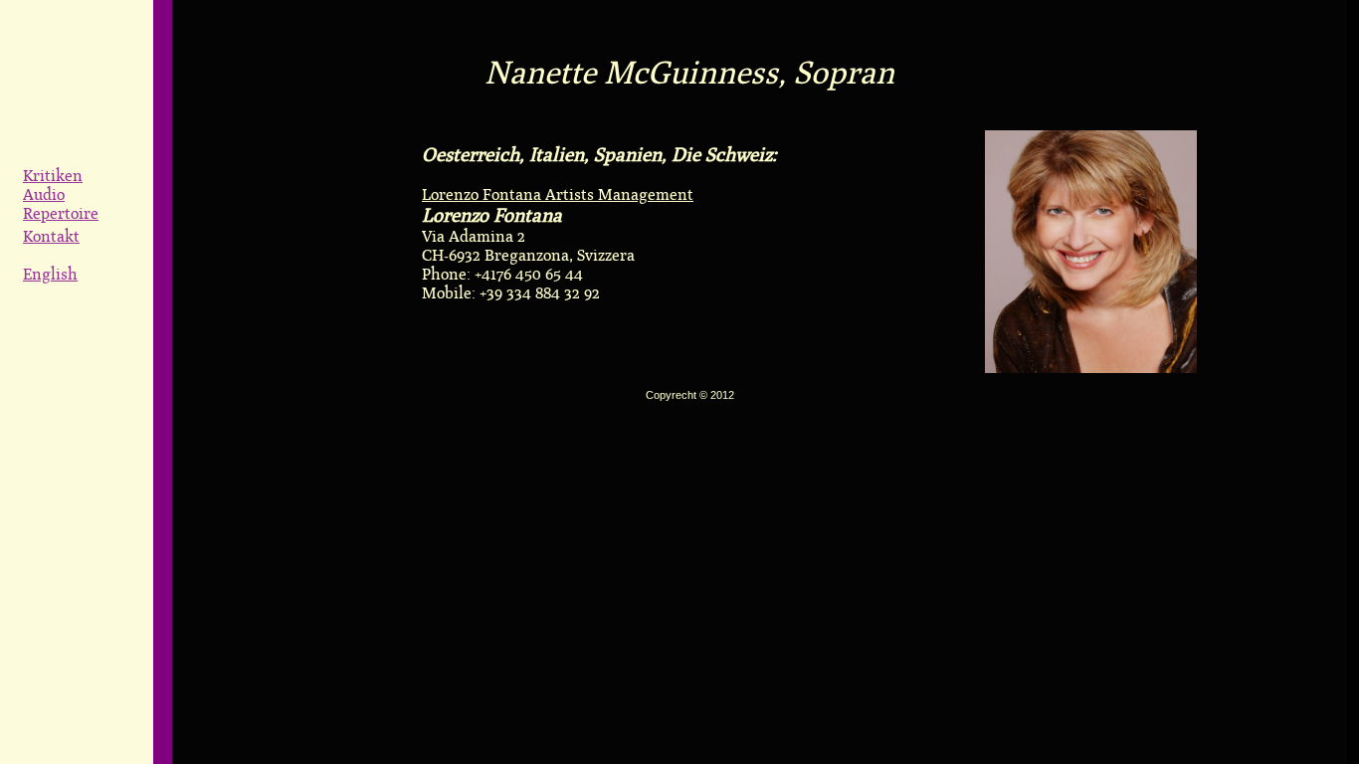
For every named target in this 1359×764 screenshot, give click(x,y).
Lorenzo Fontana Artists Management (557, 194)
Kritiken (53, 175)
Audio (44, 194)
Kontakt (51, 236)
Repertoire (60, 213)
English (50, 274)
